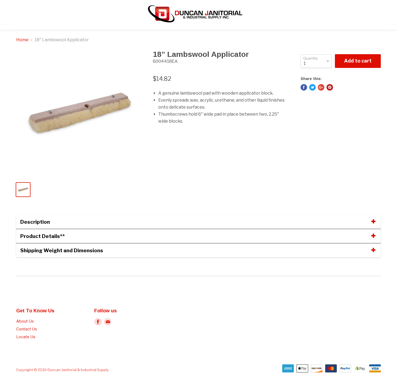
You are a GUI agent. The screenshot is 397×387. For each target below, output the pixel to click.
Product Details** (42, 236)
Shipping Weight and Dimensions (61, 250)
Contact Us (26, 329)
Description (35, 222)
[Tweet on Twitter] (312, 87)
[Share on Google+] (321, 87)
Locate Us (25, 336)
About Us (25, 321)
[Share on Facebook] (304, 87)
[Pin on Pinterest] (330, 87)
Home (22, 39)
